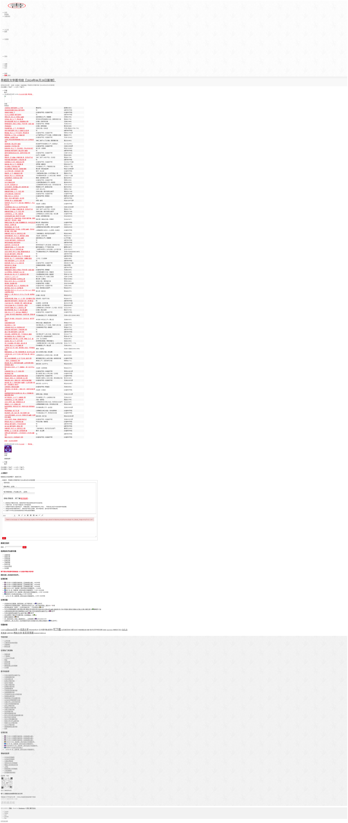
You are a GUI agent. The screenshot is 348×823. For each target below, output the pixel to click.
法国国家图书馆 (9, 692)
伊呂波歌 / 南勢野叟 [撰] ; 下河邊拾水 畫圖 (18, 334)
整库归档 (99, 630)
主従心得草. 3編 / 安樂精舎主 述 (15, 402)
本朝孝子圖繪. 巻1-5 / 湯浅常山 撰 (15, 307)
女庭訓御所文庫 (10, 323)
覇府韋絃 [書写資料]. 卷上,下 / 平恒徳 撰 (17, 256)
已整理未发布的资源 (10, 642)
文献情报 (23, 85)
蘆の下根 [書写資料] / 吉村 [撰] (14, 332)
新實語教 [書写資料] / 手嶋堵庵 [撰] (16, 329)
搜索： (3, 547)
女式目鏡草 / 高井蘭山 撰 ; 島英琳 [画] (17, 187)
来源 (5, 441)
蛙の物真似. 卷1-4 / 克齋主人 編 (15, 336)
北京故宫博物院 (9, 757)
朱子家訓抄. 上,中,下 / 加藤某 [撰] (15, 397)
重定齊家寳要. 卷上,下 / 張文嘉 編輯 (16, 310)
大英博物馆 (8, 770)
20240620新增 (13, 441)
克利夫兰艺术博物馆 (10, 763)
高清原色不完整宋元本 (40, 633)
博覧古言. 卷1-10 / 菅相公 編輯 (14, 117)
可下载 (57, 629)
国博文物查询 (8, 617)
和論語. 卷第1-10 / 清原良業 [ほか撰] (16, 378)
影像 (88, 630)
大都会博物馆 (8, 761)
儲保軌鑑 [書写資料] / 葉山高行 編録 (16, 150)
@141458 (21, 94)
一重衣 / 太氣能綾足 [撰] (12, 360)
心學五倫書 (8, 180)
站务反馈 (7, 560)
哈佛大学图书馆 (9, 681)
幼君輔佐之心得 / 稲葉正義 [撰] (14, 162)
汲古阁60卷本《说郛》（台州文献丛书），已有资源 (21, 607)
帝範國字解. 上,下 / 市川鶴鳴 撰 (15, 128)
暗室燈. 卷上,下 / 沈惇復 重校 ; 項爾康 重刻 (18, 258)
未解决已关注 (117, 630)
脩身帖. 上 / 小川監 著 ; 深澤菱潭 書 (16, 430)
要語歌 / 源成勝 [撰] (11, 283)
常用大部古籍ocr (17, 594)
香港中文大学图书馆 (10, 723)
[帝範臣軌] (8, 126)
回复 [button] (26, 94)
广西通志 (7, 656)
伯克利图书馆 (8, 711)
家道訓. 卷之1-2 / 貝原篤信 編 (14, 421)
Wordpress (22, 808)
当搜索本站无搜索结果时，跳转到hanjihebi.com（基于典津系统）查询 (26, 605)
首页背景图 (28, 632)
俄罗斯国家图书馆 (10, 713)
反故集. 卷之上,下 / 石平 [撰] (14, 341)
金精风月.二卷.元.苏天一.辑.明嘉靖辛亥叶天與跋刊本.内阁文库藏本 (25, 621)
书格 (10, 808)
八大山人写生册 (9, 658)
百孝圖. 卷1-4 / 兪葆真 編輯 (13, 200)
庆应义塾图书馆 (9, 705)
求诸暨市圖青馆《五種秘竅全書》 (23, 582)
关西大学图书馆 (9, 709)
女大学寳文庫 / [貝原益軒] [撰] (14, 171)
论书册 (6, 667)
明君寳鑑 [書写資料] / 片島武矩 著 (15, 159)
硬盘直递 (7, 646)
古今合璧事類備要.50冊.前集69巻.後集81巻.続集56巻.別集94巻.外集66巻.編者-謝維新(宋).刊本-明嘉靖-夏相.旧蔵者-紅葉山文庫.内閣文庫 (47, 609)
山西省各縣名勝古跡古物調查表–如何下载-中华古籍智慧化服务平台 (26, 611)
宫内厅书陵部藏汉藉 (80, 630)
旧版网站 (7, 644)
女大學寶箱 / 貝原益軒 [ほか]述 (14, 272)
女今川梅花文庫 (10, 182)
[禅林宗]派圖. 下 (10, 112)
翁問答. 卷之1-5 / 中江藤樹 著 (14, 345)
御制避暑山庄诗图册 (10, 665)
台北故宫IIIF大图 (67, 630)
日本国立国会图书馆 (10, 690)
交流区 (17, 85)
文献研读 (7, 555)
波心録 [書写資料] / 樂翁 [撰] (14, 426)
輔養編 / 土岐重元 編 (11, 137)
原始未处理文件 (34, 630)
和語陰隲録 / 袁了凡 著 (12, 227)
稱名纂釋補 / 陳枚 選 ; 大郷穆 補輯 (15, 169)
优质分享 (24, 629)
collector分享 (11, 629)
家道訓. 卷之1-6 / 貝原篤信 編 (14, 175)
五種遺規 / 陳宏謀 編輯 (12, 387)
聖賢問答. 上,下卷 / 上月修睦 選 (15, 135)
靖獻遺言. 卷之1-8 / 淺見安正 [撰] (15, 233)
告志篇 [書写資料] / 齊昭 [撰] (14, 254)
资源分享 (7, 557)
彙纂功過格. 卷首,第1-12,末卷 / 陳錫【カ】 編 (19, 338)
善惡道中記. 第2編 (10, 265)
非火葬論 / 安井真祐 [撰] (12, 166)
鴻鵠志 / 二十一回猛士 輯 (13, 404)
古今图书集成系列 (46, 630)
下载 (19, 629)
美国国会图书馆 (9, 696)
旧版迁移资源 (110, 629)
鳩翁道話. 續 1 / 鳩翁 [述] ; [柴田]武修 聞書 (18, 380)
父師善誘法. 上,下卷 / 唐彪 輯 (14, 214)
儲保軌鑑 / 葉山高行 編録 (13, 144)
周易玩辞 (7, 654)
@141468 (21, 444)
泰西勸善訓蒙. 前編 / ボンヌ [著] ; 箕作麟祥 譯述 (20, 298)
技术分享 (93, 630)
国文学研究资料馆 (10, 717)
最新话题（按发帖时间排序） (10, 575)
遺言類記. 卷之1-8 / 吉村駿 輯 (14, 288)
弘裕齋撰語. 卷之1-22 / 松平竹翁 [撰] (16, 207)
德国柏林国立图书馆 (10, 726)
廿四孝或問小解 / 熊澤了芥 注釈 (15, 216)
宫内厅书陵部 (8, 683)
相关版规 (24, 498)
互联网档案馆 (8, 688)
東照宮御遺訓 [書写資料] (12, 242)
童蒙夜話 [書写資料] (11, 189)
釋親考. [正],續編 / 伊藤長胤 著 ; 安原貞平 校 (19, 157)
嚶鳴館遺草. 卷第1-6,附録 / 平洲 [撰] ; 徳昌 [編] (19, 124)
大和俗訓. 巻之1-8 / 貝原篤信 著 (15, 327)
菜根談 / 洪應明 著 (10, 225)
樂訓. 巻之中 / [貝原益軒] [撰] (14, 437)
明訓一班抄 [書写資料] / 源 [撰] (14, 198)
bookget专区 (8, 566)
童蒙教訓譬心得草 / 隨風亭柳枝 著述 (16, 376)
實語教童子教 (9, 373)
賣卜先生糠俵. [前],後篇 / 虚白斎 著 (16, 343)
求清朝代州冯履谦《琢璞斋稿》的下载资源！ (18, 603)
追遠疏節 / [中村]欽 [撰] (12, 146)
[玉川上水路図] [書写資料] (13, 114)
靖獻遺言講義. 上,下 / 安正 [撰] (14, 191)
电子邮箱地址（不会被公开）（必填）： (17, 492)
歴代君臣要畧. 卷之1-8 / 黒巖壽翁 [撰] (16, 121)
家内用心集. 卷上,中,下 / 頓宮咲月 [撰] (17, 274)
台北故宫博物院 (9, 759)
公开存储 (7, 641)
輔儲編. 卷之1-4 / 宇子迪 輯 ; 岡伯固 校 (17, 133)
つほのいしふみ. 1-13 (11, 276)
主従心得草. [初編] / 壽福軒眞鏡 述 (16, 419)
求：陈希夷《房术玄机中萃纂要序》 (23, 588)
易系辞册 (7, 662)
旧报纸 (104, 630)
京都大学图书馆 (9, 685)
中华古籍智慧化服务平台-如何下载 (15, 613)
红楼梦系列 (10, 633)
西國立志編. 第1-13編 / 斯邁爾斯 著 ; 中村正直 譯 (20, 222)
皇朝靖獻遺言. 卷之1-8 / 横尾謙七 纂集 (17, 236)
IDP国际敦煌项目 (9, 772)
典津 (5, 728)
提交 (4, 538)
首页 (12, 85)
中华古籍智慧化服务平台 (12, 675)
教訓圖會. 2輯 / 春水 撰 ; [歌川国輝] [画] (17, 413)
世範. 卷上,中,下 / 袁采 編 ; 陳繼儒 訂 (16, 312)
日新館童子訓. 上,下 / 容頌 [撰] (14, 371)
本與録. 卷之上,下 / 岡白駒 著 (14, 119)
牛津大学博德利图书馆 (11, 704)
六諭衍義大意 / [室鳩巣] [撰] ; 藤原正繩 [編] (18, 303)
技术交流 (7, 564)
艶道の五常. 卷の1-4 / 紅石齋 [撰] (15, 281)
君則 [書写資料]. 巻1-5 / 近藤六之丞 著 (17, 130)
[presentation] (8, 515)
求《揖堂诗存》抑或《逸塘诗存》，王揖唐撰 (18, 619)
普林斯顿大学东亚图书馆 (12, 698)
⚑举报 (30, 94)
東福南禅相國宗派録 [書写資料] (15, 110)
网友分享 (18, 633)
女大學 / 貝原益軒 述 (11, 184)
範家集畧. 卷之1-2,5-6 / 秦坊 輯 (14, 263)
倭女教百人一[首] (10, 325)
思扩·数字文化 (31, 808)
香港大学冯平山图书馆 (11, 721)
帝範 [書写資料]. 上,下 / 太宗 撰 (14, 260)
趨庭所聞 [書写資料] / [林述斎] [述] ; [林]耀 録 (19, 301)
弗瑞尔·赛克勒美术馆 (11, 765)
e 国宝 (6, 767)
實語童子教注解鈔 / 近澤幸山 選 (15, 279)
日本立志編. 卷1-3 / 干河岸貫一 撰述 (16, 305)
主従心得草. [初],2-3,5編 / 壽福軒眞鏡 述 (17, 251)
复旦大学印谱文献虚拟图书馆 (13, 715)
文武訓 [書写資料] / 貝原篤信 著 (15, 240)
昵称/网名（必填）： (10, 486)
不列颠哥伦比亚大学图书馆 (13, 694)
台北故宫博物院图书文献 (12, 700)
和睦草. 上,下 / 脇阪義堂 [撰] (14, 173)
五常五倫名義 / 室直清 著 (13, 193)
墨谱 (5, 660)
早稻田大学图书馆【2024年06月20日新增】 (28, 80)
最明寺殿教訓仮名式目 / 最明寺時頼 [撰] (17, 153)
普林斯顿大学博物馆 (10, 768)
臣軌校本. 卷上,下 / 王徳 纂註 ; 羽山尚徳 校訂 (19, 148)
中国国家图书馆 (9, 677)
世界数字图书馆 (9, 686)
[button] (7, 515)
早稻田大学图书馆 (10, 707)
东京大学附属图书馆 (10, 719)
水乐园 (6, 568)
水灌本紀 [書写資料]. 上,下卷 (14, 108)
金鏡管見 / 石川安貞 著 (12, 245)
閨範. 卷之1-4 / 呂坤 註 (12, 196)
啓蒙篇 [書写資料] (10, 267)
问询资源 (7, 558)
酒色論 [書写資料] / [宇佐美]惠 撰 (15, 424)
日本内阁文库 (8, 679)
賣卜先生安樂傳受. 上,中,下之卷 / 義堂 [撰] (18, 358)
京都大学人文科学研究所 (12, 702)
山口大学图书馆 (9, 725)
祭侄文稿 (7, 664)
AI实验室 (3, 629)
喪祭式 (7, 155)
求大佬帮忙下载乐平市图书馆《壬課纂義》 (18, 615)
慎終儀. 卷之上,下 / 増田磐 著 (14, 164)
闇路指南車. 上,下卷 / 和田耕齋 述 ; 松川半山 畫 (20, 352)
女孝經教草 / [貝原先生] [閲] (13, 178)
